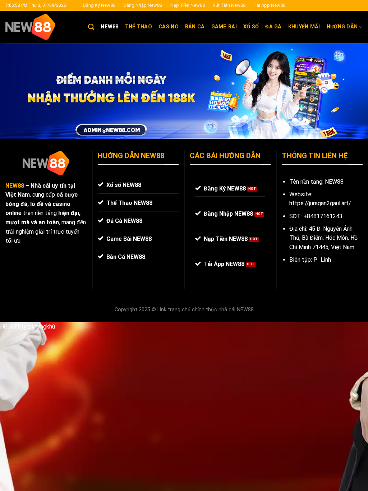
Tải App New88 (269, 5)
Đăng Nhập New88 (142, 5)
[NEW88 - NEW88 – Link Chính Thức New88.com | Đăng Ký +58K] (41, 27)
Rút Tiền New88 (229, 5)
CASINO (168, 27)
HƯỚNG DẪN (342, 27)
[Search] (91, 27)
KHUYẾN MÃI (304, 27)
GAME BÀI (224, 27)
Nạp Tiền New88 (187, 5)
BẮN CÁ (195, 27)
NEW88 (109, 27)
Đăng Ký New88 (99, 5)
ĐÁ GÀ (273, 27)
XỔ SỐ (251, 27)
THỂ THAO (138, 27)
